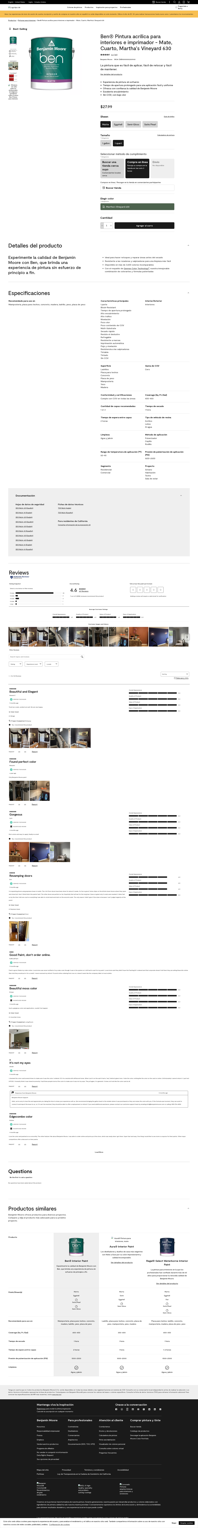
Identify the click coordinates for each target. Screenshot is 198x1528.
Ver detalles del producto (111, 74)
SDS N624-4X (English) (24, 540)
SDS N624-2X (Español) (24, 508)
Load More (99, 1152)
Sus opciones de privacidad (48, 1459)
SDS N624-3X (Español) (24, 536)
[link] (183, 2)
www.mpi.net (56, 1394)
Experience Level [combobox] (32, 664)
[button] (37, 2)
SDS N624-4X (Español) (24, 522)
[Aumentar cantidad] (111, 226)
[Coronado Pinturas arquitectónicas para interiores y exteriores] (131, 1489)
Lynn (10, 818)
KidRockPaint (13, 958)
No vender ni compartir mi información (52, 1452)
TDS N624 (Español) (65, 513)
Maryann (12, 765)
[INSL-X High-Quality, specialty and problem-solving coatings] (89, 1489)
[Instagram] (122, 1409)
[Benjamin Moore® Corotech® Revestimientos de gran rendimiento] (48, 1488)
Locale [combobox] (49, 664)
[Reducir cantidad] (102, 226)
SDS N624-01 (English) (24, 545)
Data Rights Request (45, 1455)
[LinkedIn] (155, 1409)
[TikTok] (160, 1409)
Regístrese (41, 1409)
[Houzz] (149, 1409)
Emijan (11, 992)
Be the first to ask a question (21, 1177)
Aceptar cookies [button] (186, 1523)
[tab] (13, 41)
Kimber (11, 1120)
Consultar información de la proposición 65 (74, 525)
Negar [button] (174, 1523)
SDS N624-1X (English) (24, 513)
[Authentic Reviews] (20, 577)
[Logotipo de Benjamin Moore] (15, 7)
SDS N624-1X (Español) (24, 531)
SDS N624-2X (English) (24, 517)
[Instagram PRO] (127, 1409)
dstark (11, 1066)
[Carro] (188, 2)
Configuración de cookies (59, 1524)
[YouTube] (133, 1409)
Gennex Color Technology (136, 268)
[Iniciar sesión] (179, 2)
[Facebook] (116, 1409)
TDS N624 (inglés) (64, 508)
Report (35, 751)
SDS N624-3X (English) (24, 526)
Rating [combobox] (13, 664)
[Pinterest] (138, 1409)
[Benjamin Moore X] (144, 1409)
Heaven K (12, 695)
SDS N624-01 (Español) (24, 549)
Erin (10, 879)
